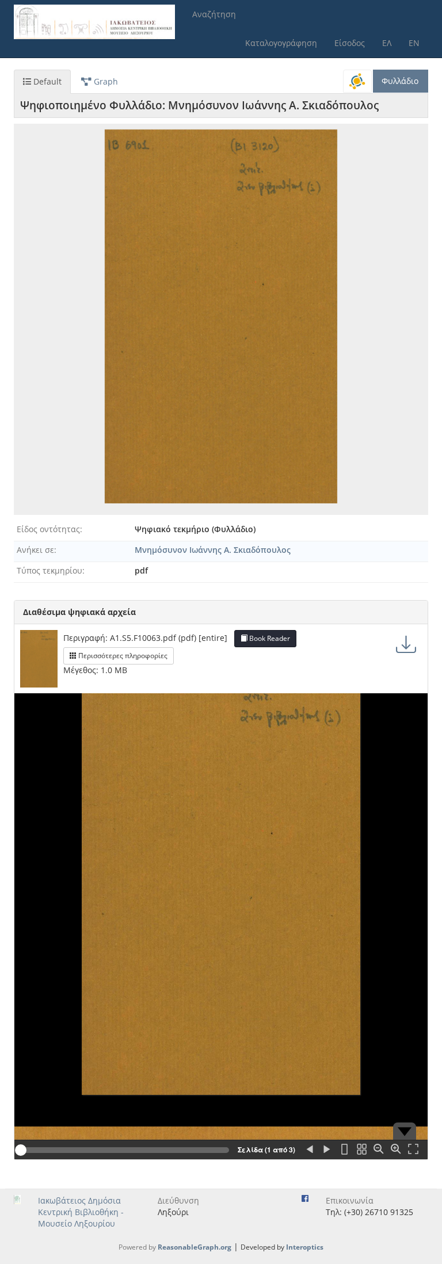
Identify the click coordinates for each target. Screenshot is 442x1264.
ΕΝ (414, 42)
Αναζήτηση (214, 14)
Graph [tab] (105, 81)
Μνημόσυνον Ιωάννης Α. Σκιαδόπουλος (213, 549)
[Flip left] (309, 1150)
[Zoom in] (396, 1150)
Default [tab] (46, 81)
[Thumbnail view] (361, 1150)
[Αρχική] (99, 22)
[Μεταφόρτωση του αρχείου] (406, 644)
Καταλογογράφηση (281, 42)
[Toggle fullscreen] (413, 1150)
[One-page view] (344, 1150)
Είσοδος (349, 42)
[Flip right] (327, 1150)
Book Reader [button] (268, 638)
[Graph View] (357, 81)
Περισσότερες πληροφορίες (122, 655)
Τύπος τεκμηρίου (49, 570)
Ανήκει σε (35, 549)
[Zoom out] (378, 1150)
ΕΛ (386, 42)
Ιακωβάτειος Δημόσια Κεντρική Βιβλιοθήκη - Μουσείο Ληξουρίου (81, 1212)
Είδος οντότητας (48, 529)
